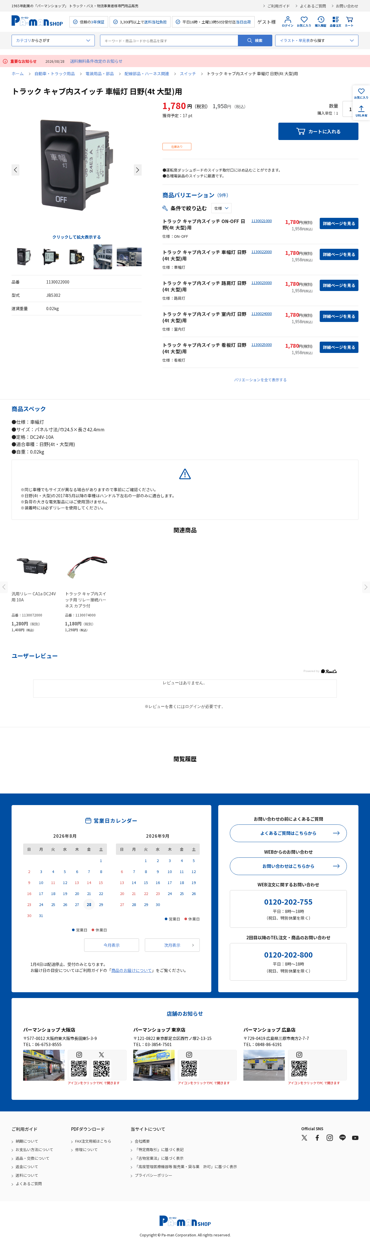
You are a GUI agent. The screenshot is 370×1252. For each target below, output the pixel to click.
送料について (27, 1175)
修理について (86, 1149)
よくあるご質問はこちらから (288, 833)
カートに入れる (324, 131)
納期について (27, 1141)
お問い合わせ (347, 6)
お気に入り (304, 25)
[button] (15, 170)
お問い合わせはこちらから (288, 866)
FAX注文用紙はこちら (93, 1141)
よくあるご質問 (313, 6)
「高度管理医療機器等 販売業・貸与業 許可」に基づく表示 (186, 1166)
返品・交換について (32, 1158)
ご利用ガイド (278, 6)
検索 (258, 40)
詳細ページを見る (339, 223)
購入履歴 (320, 25)
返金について (27, 1166)
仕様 (218, 208)
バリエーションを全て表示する (260, 379)
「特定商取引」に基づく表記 (159, 1149)
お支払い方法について (34, 1149)
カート (349, 25)
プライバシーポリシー (153, 1175)
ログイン (287, 25)
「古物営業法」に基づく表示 (159, 1158)
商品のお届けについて (131, 970)
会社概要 (142, 1141)
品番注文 (335, 25)
